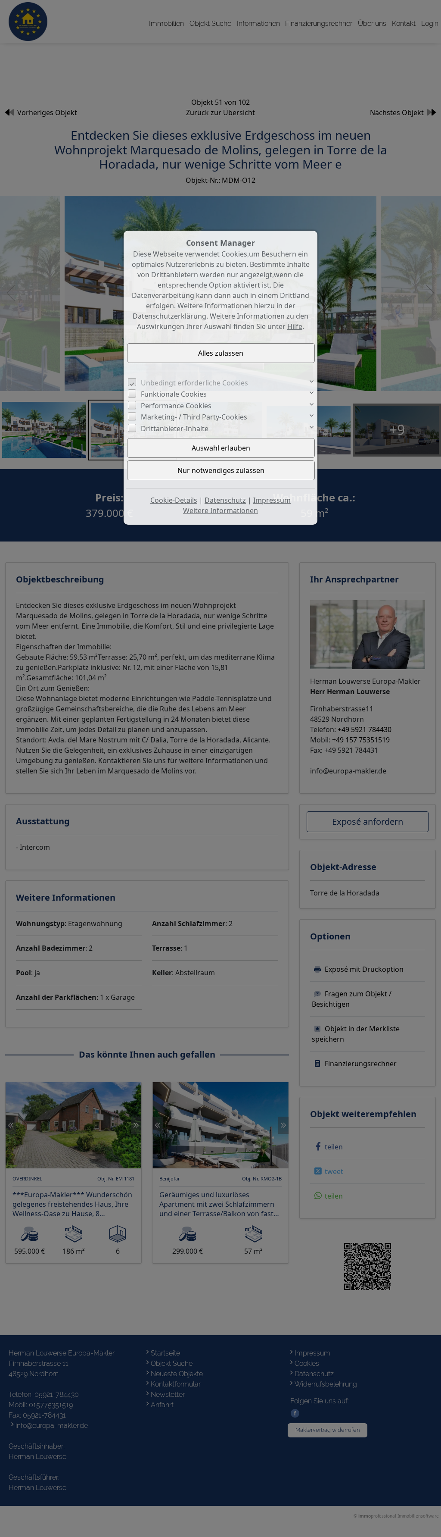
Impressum (272, 500)
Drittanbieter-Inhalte (174, 428)
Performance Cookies (176, 405)
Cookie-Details (173, 500)
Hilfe (294, 326)
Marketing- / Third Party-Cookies (194, 417)
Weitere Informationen (220, 510)
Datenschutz (225, 500)
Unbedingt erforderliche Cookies (194, 383)
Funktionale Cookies (174, 394)
